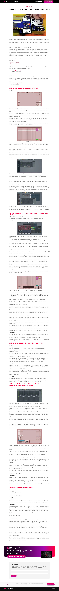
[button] (17, 1)
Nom (11, 568)
